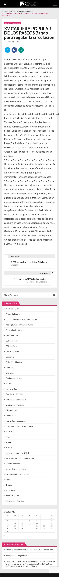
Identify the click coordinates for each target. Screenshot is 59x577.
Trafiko (9, 485)
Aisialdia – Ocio (12, 309)
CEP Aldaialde (12, 335)
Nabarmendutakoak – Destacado (20, 458)
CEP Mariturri (11, 341)
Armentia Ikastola (13, 314)
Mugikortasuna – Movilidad (17, 453)
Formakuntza (11, 389)
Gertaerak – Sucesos (15, 405)
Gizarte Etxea (11, 410)
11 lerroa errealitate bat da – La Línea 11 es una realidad (29, 550)
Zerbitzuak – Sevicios (15, 501)
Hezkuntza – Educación (16, 421)
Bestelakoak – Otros (14, 330)
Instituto (10, 431)
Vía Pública (10, 490)
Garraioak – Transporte (16, 399)
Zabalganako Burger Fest (16, 555)
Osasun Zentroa (13, 463)
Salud (8, 479)
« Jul (6, 535)
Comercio (10, 357)
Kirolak (9, 442)
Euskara (9, 383)
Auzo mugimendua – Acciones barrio (21, 319)
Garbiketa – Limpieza (14, 394)
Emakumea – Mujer (14, 378)
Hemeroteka (11, 415)
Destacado (10, 367)
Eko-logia (10, 373)
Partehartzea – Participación (18, 474)
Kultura (9, 447)
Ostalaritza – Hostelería (16, 469)
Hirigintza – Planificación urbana (19, 426)
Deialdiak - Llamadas (12, 23)
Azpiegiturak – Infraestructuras (19, 325)
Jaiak (8, 437)
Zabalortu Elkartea (14, 495)
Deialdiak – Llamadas (14, 362)
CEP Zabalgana (12, 351)
